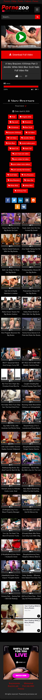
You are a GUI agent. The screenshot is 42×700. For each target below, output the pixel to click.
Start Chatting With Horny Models (31, 607)
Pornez (35, 1)
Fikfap (13, 1)
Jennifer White (28, 138)
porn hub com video (21, 154)
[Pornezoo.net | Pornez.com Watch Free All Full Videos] (17, 9)
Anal (13, 117)
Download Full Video (22, 54)
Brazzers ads (13, 686)
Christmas (14, 127)
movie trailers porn (28, 143)
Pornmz (7, 1)
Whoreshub (28, 683)
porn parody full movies (21, 170)
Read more (19, 106)
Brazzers (28, 122)
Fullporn (28, 1)
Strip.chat (27, 610)
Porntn (20, 1)
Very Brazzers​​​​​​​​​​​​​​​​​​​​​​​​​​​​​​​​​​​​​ (28, 175)
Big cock (15, 122)
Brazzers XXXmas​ (14, 132)
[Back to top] (35, 693)
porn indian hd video (21, 159)
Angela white (26, 117)
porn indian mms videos (21, 164)
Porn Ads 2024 (28, 686)
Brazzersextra (14, 683)
